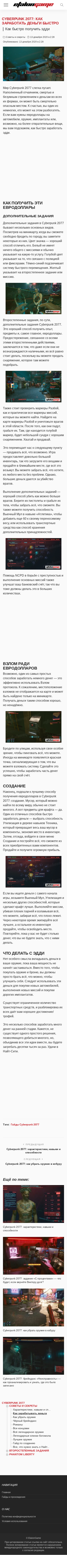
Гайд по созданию (24, 1443)
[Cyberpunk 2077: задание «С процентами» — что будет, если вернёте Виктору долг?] (33, 1256)
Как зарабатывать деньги (30, 1413)
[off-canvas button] (6, 5)
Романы (18, 1424)
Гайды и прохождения (13, 1497)
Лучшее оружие (22, 1439)
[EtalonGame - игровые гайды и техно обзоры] (33, 4)
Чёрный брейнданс (24, 1420)
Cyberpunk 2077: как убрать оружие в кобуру (33, 1163)
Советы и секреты (15, 37)
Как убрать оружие (24, 1417)
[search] (61, 5)
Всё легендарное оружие (28, 1431)
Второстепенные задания (29, 1450)
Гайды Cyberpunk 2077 (25, 1124)
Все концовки (21, 1428)
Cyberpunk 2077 (13, 1402)
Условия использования (14, 1521)
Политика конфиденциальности (19, 1516)
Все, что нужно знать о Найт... (31, 1446)
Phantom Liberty (21, 1454)
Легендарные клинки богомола (32, 1435)
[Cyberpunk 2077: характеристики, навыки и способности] (33, 1204)
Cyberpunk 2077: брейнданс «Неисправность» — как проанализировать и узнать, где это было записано (32, 1382)
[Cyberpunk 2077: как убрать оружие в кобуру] (33, 1307)
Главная (6, 1492)
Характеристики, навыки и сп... (32, 1409)
